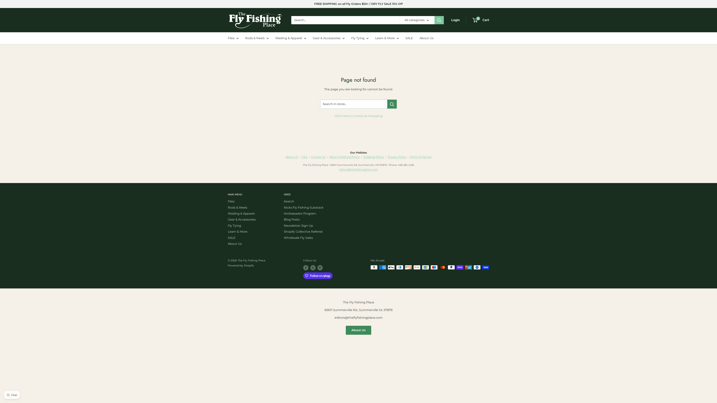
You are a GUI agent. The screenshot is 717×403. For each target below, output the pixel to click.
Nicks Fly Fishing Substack (304, 207)
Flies (231, 38)
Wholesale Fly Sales (298, 238)
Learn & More (385, 38)
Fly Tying (357, 38)
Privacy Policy (397, 157)
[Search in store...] (392, 104)
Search (289, 201)
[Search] (439, 20)
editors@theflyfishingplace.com (358, 169)
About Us (427, 38)
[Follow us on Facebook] (305, 267)
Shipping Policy (373, 157)
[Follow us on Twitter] (313, 267)
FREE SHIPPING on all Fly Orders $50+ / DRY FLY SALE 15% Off (358, 4)
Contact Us (318, 157)
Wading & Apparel (288, 38)
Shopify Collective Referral (303, 231)
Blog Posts (292, 219)
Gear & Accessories (327, 38)
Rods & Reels (255, 38)
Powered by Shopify (241, 265)
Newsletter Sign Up (298, 225)
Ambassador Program (300, 213)
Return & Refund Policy (344, 157)
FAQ (304, 157)
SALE (409, 38)
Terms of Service (421, 157)
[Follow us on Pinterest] (320, 267)
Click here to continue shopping (358, 116)
